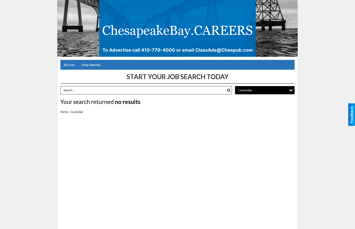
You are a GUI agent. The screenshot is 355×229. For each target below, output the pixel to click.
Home (64, 112)
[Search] (229, 90)
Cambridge (245, 90)
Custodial (77, 112)
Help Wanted (91, 65)
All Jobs (69, 65)
